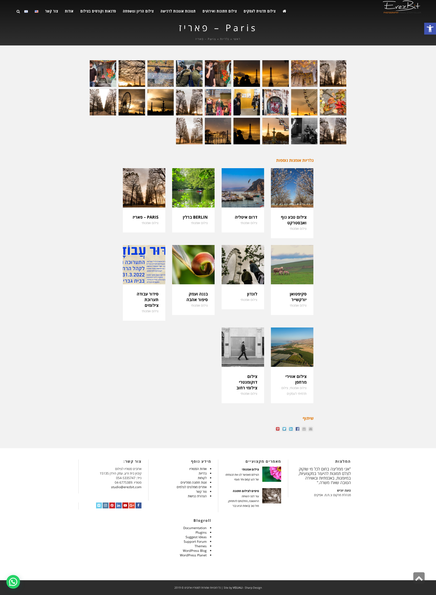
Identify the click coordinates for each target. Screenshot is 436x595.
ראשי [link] (236, 39)
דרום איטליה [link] (246, 217)
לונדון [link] (252, 294)
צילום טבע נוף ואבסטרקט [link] (294, 219)
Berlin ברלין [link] (195, 217)
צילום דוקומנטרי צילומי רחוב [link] (246, 382)
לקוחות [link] (202, 478)
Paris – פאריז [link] (146, 217)
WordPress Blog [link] (195, 550)
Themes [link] (201, 546)
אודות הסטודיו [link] (198, 469)
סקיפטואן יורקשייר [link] (298, 296)
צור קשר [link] (201, 491)
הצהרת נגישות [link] (197, 496)
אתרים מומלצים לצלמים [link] (192, 487)
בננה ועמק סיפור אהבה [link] (197, 296)
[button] (13, 582)
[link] (430, 29)
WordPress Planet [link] (193, 555)
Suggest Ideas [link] (196, 537)
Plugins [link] (201, 532)
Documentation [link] (195, 528)
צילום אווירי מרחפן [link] (296, 379)
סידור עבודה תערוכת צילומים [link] (148, 299)
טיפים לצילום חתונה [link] (246, 491)
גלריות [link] (224, 39)
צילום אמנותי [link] (250, 469)
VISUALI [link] (238, 588)
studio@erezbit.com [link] (126, 487)
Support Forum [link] (195, 541)
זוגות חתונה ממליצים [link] (194, 482)
